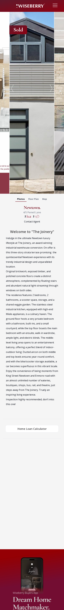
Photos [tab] (21, 199)
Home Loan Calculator (32, 429)
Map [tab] (44, 199)
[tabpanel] (32, 102)
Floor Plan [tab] (33, 199)
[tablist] (32, 200)
